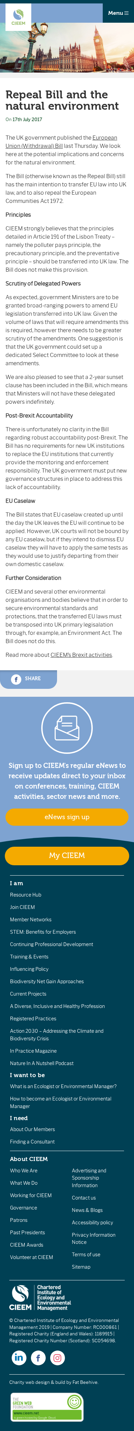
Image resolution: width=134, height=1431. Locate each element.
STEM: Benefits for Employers (43, 932)
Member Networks (31, 920)
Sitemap (81, 1267)
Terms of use (86, 1254)
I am (16, 883)
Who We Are (23, 1171)
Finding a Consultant (32, 1142)
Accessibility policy (92, 1222)
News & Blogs (87, 1210)
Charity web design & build (37, 1382)
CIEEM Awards (26, 1245)
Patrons (18, 1220)
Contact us (84, 1198)
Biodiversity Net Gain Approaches (47, 981)
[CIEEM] (18, 17)
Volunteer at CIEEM (31, 1257)
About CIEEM (29, 1159)
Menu (116, 13)
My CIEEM (67, 856)
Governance (23, 1208)
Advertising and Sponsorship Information (89, 1178)
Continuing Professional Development (51, 944)
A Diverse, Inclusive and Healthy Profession (57, 1006)
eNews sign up (67, 817)
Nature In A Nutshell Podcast (42, 1063)
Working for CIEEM (31, 1195)
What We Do (23, 1183)
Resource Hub (25, 895)
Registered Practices (33, 1019)
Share (32, 679)
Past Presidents (27, 1232)
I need (19, 1118)
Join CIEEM (22, 907)
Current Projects (28, 994)
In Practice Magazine (33, 1051)
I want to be (27, 1075)
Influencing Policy (29, 969)
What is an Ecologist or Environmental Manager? (63, 1086)
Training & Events (29, 957)
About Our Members (32, 1129)
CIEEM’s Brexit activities (81, 655)
